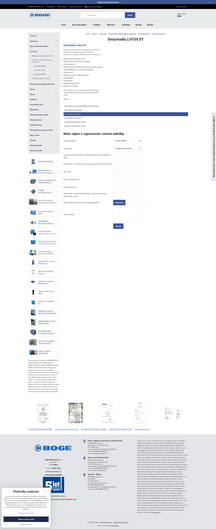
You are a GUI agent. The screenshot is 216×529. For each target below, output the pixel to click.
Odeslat (118, 226)
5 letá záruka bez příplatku (53, 475)
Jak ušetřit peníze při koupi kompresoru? (53, 496)
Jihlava (55, 465)
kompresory (156, 512)
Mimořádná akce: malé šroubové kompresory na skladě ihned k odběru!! (213, 146)
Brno (59, 468)
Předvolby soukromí (106, 522)
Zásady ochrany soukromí (121, 522)
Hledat (130, 15)
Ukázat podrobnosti (26, 524)
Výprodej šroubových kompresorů (108, 2)
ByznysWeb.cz (115, 526)
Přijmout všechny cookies (26, 519)
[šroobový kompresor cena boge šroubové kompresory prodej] (53, 456)
